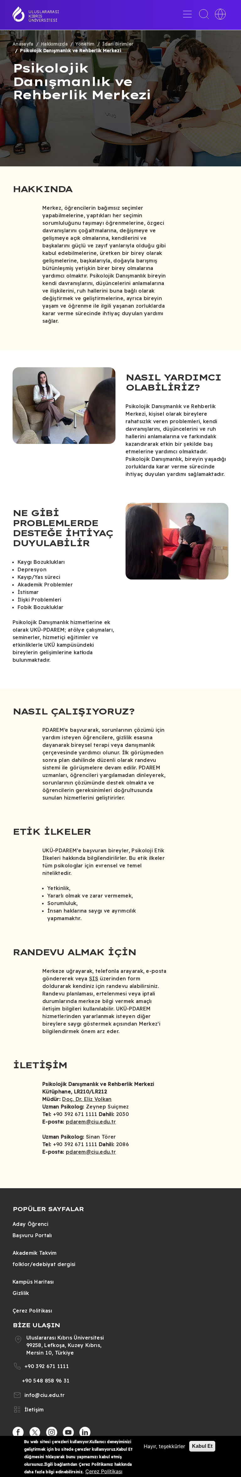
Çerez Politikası (32, 1310)
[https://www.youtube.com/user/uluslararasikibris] (68, 1432)
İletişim (34, 1409)
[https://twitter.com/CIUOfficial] (34, 1432)
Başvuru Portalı (32, 1235)
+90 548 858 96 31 (45, 1380)
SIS (93, 978)
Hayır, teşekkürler (164, 1446)
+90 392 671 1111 (46, 1366)
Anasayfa (23, 44)
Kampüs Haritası (33, 1282)
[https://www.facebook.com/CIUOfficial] (18, 1432)
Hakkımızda (54, 44)
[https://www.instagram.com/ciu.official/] (51, 1432)
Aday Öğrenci (30, 1224)
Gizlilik (21, 1293)
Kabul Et (202, 1446)
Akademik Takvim (35, 1253)
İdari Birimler (117, 44)
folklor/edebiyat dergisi (44, 1264)
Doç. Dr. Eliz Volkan (86, 1099)
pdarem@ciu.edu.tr (91, 1122)
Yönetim (84, 44)
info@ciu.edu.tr (44, 1395)
